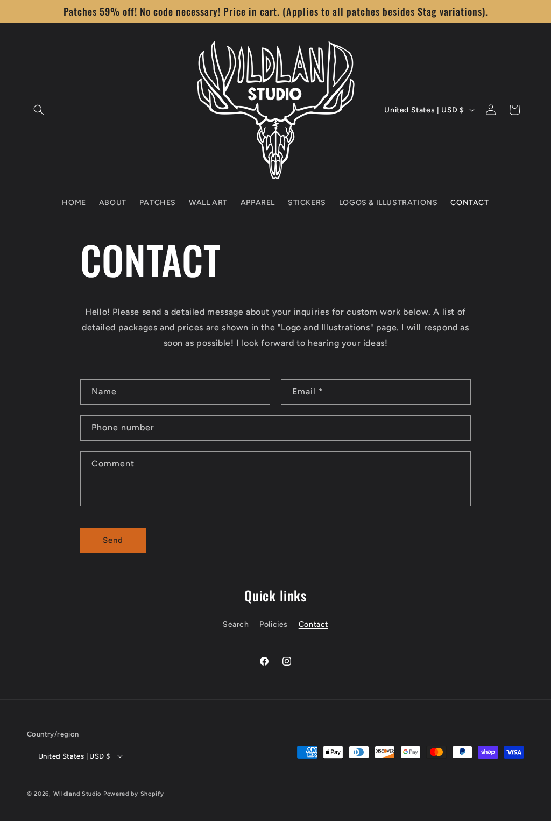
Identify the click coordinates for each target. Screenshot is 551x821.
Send (113, 540)
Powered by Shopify (133, 793)
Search (236, 624)
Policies (273, 624)
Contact (313, 624)
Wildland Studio (77, 793)
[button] (39, 110)
